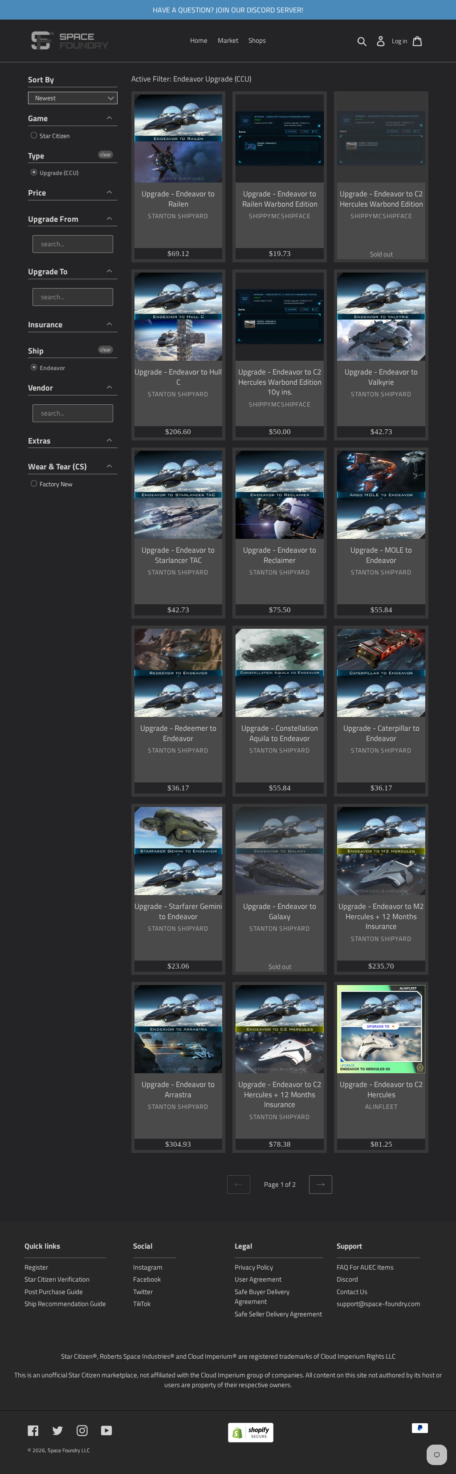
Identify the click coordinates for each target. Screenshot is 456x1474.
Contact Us (352, 1292)
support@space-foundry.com (378, 1304)
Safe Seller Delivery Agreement (278, 1314)
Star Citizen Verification (57, 1279)
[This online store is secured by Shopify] (250, 1434)
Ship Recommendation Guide (65, 1304)
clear (105, 155)
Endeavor (51, 367)
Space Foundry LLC (69, 1450)
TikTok (142, 1304)
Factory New (55, 484)
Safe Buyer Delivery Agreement (262, 1297)
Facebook (147, 1279)
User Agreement (258, 1279)
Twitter (143, 1292)
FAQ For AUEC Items (365, 1267)
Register (36, 1267)
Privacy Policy (254, 1267)
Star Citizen (54, 135)
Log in (399, 40)
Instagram (148, 1267)
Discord (347, 1279)
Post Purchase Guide (53, 1292)
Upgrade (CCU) (58, 172)
